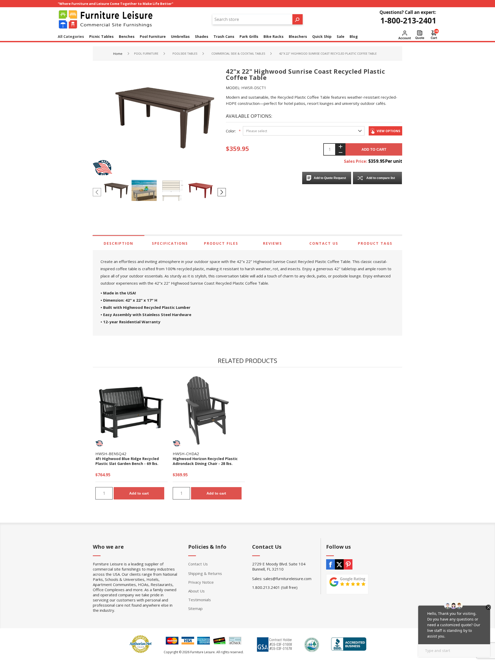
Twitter (339, 564)
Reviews (272, 243)
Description (118, 243)
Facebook (330, 564)
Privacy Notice (201, 582)
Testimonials (199, 599)
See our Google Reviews (347, 584)
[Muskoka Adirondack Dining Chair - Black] (209, 411)
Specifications (170, 243)
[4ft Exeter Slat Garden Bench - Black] (131, 411)
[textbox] (252, 19)
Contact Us (323, 243)
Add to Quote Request (330, 178)
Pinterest (348, 564)
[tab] (118, 243)
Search (297, 19)
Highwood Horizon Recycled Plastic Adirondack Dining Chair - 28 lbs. (205, 461)
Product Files (221, 243)
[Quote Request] (419, 34)
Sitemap (195, 608)
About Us (196, 590)
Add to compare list (380, 178)
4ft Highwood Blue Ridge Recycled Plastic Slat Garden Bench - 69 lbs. (127, 461)
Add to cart (373, 149)
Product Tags (375, 243)
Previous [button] (97, 192)
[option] (117, 192)
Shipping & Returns (205, 573)
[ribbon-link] (99, 443)
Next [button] (222, 192)
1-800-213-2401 (408, 20)
